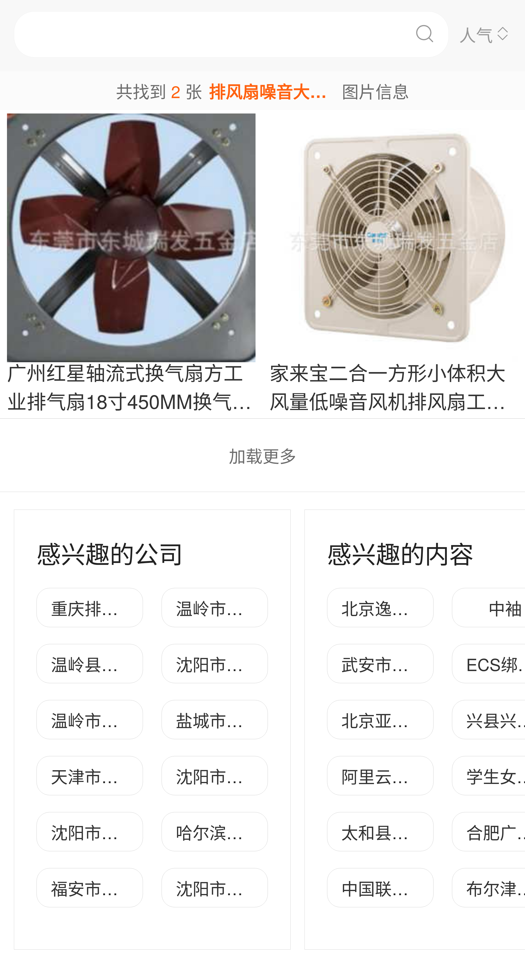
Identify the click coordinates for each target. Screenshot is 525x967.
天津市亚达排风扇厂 (126, 776)
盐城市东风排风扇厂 (251, 720)
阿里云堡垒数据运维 (417, 776)
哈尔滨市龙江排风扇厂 (260, 832)
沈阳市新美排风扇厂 (251, 776)
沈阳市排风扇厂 (234, 664)
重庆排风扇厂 (101, 608)
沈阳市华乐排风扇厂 (126, 832)
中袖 (505, 608)
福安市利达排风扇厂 (126, 888)
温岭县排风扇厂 (110, 664)
